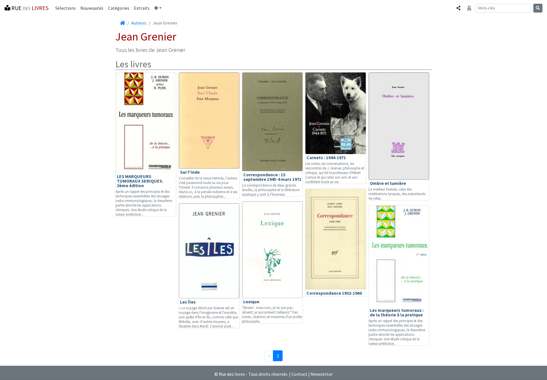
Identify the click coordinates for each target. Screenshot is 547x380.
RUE (29, 7)
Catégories (118, 8)
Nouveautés (91, 8)
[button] (158, 8)
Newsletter (322, 374)
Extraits (142, 8)
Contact (299, 374)
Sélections (65, 8)
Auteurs (138, 23)
